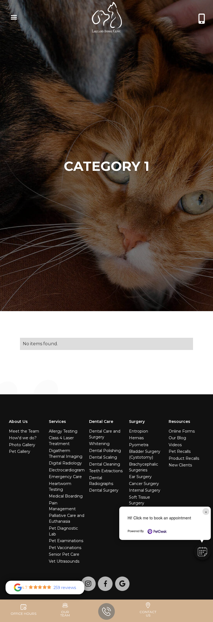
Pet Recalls (180, 451)
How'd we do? (23, 437)
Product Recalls (184, 458)
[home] (108, 18)
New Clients (180, 465)
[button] (13, 18)
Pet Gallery (19, 451)
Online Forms (182, 431)
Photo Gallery (22, 444)
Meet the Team (24, 431)
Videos (175, 444)
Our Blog (177, 437)
